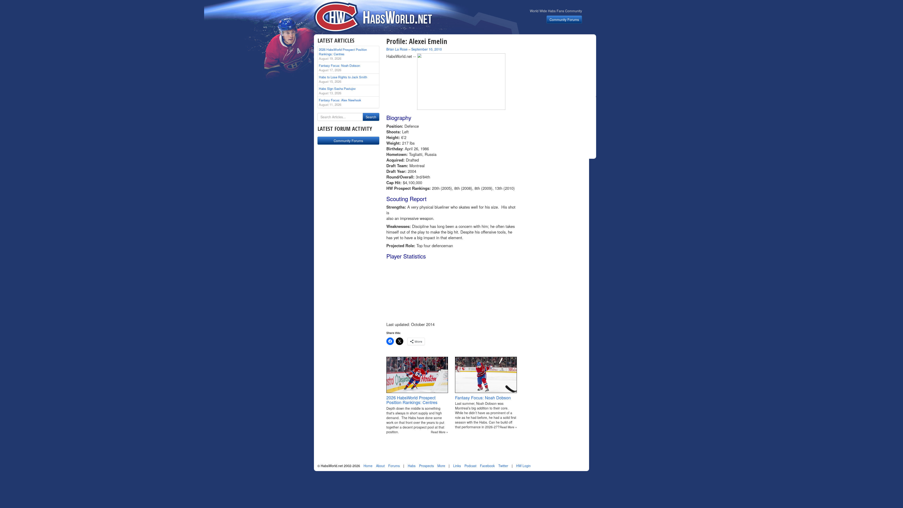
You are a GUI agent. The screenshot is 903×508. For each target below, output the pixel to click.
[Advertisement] (559, 66)
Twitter (503, 465)
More (441, 465)
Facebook (487, 465)
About (380, 465)
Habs (412, 465)
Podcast (470, 465)
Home (368, 465)
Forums (394, 465)
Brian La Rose (397, 49)
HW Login (523, 465)
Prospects (426, 465)
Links (457, 465)
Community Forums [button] (564, 19)
